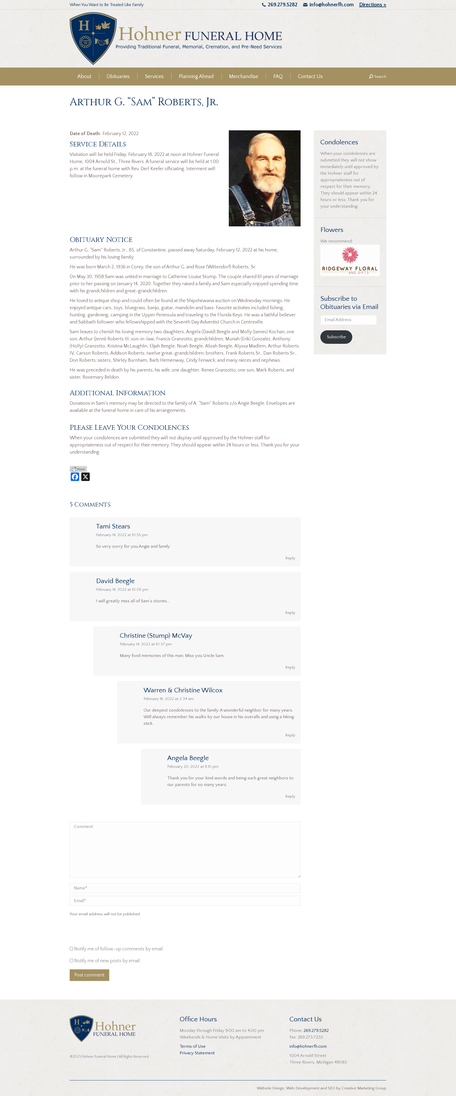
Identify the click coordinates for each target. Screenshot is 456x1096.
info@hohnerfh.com (332, 5)
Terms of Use (193, 1046)
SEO (331, 1088)
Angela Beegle (188, 758)
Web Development (302, 1088)
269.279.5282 (282, 5)
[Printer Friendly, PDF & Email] (78, 469)
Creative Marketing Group (364, 1088)
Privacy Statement (197, 1053)
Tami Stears (113, 526)
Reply (290, 558)
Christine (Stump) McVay (156, 636)
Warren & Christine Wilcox (183, 690)
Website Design (270, 1088)
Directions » (372, 5)
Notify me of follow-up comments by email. (119, 949)
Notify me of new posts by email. (107, 961)
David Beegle (115, 581)
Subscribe (336, 337)
